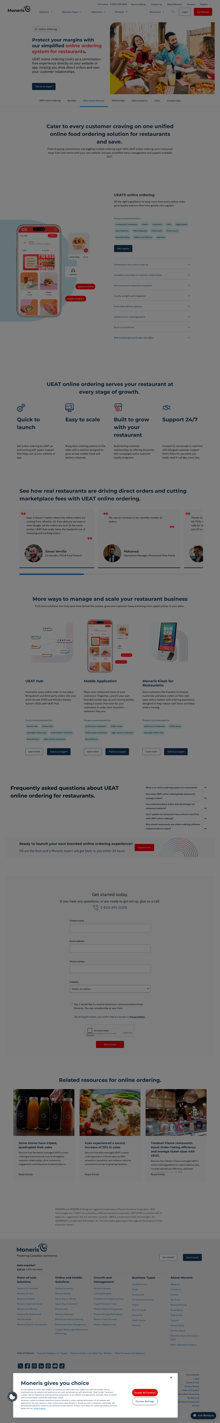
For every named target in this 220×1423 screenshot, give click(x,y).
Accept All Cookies (145, 1392)
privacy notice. (40, 1408)
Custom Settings (145, 1401)
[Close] (171, 1377)
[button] (12, 1396)
